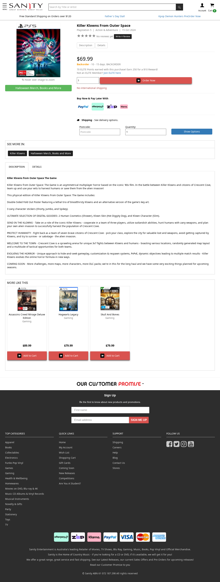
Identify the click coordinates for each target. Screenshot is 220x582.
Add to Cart (28, 355)
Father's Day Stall (115, 16)
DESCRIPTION (17, 166)
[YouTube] (191, 445)
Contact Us (119, 462)
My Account (65, 447)
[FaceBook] (170, 445)
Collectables (12, 452)
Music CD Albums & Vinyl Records (24, 493)
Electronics (11, 457)
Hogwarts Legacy (68, 314)
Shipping (118, 442)
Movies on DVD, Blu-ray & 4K (21, 488)
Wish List (64, 452)
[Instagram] (184, 445)
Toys (7, 519)
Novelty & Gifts (13, 504)
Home (62, 442)
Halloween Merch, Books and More (51, 153)
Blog (115, 457)
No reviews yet (105, 36)
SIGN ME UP (139, 419)
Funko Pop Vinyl (14, 462)
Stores (116, 468)
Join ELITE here (112, 72)
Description (85, 45)
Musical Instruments (17, 498)
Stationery (11, 514)
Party (8, 509)
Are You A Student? (70, 483)
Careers (117, 447)
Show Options (192, 131)
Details (101, 45)
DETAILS (37, 166)
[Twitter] (177, 445)
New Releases (67, 473)
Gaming (9, 473)
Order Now (147, 80)
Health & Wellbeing (16, 478)
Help (115, 452)
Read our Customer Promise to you (110, 564)
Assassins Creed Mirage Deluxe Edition (27, 316)
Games (9, 468)
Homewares (12, 483)
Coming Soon (66, 468)
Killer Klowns (17, 153)
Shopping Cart (67, 457)
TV (6, 524)
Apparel (9, 442)
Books (8, 447)
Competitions (66, 478)
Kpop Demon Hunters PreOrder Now (179, 16)
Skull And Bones (110, 314)
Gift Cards (64, 462)
